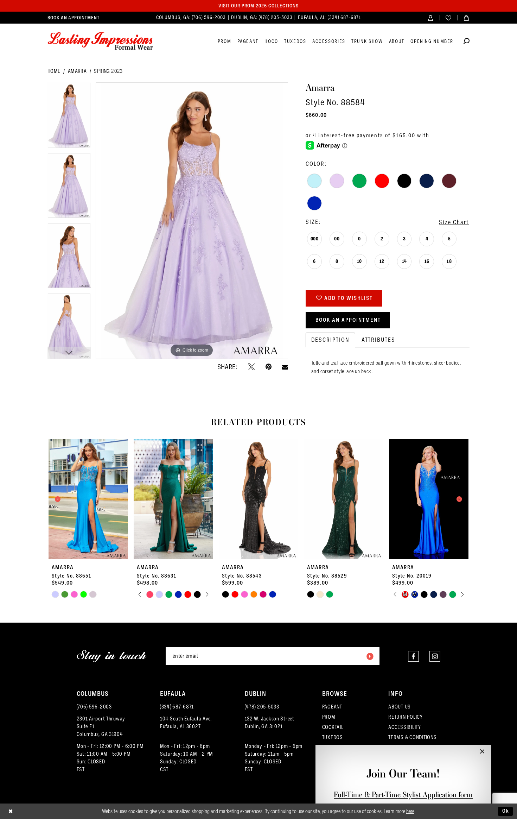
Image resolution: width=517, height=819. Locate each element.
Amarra (77, 71)
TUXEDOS (332, 737)
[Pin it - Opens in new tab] (269, 366)
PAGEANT (332, 707)
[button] (431, 17)
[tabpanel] (69, 117)
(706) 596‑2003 (209, 17)
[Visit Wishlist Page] (449, 17)
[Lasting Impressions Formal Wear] (100, 41)
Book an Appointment (348, 320)
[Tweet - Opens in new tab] (251, 366)
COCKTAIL (333, 727)
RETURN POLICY (405, 717)
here (410, 811)
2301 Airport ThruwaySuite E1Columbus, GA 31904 (101, 726)
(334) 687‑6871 (344, 17)
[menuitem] (73, 17)
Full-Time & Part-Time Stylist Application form (403, 794)
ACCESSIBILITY (404, 727)
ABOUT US (399, 707)
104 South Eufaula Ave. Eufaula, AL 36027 (186, 722)
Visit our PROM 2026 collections (258, 5)
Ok (505, 811)
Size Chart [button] (454, 222)
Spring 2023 (108, 71)
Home (53, 71)
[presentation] (88, 499)
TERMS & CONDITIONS (412, 737)
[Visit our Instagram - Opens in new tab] (434, 656)
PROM (329, 717)
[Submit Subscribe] (369, 656)
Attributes (378, 339)
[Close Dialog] (10, 811)
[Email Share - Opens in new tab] (285, 367)
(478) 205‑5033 (276, 17)
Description (330, 339)
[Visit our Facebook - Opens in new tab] (413, 656)
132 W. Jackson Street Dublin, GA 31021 (269, 722)
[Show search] (467, 42)
